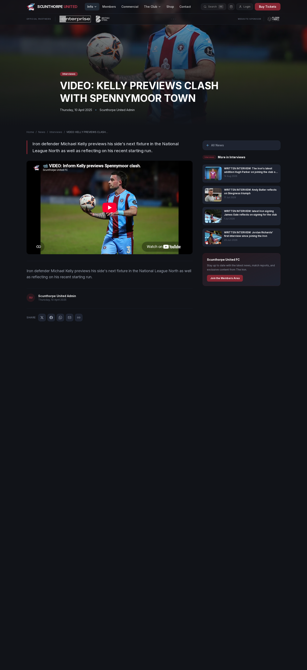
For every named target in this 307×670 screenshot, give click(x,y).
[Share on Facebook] (51, 317)
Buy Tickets (267, 6)
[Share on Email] (69, 317)
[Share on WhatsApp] (60, 317)
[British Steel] (102, 19)
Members (109, 6)
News (41, 132)
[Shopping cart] (231, 6)
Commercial (129, 6)
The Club (150, 6)
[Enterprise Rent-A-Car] (75, 19)
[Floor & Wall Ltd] (273, 19)
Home (30, 132)
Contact (185, 6)
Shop (170, 6)
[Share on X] (42, 317)
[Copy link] (78, 317)
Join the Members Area (225, 278)
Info (90, 6)
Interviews (55, 132)
